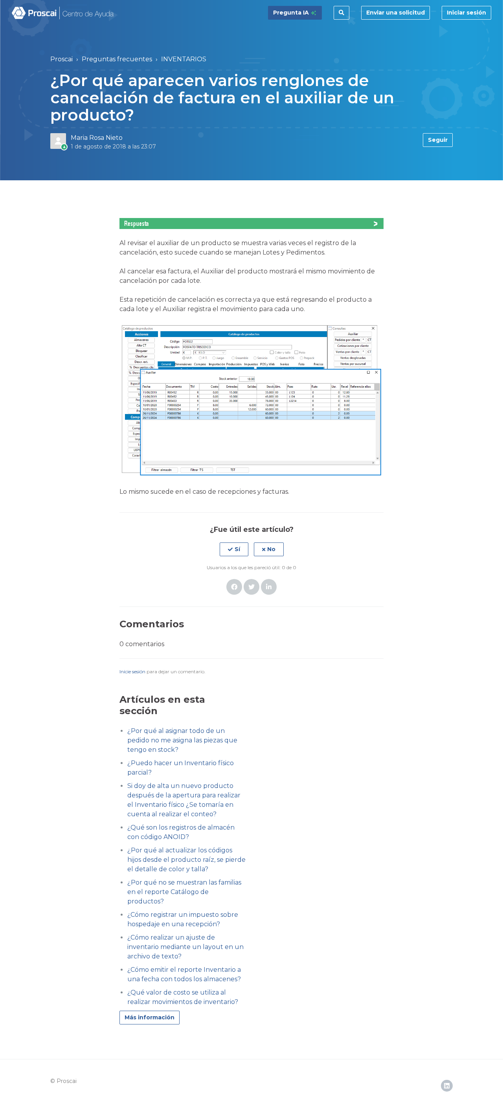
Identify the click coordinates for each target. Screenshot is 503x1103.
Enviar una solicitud (395, 12)
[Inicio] (63, 13)
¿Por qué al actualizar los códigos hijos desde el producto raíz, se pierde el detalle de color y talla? (186, 859)
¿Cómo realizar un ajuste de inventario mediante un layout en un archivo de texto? (185, 947)
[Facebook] (234, 587)
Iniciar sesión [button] (466, 12)
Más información (149, 1017)
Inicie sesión (132, 671)
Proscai (61, 59)
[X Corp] (251, 587)
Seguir (438, 139)
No (271, 549)
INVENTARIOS (183, 59)
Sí (237, 549)
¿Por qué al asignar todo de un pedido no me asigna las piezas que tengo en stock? (182, 740)
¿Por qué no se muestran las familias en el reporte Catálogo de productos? (184, 892)
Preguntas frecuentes (117, 59)
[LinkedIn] (269, 587)
